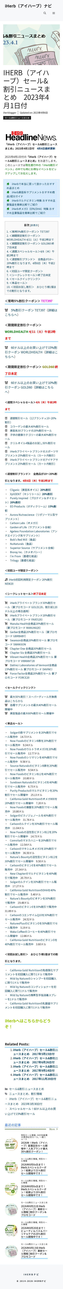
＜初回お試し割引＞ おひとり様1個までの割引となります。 (31, 289)
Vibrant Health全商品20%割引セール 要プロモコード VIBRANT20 (31, 659)
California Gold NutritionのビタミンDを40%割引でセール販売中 (31, 942)
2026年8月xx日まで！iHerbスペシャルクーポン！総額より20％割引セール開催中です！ (33, 1191)
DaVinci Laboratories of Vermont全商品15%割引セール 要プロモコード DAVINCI (31, 667)
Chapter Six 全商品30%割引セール (30, 653)
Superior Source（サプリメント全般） (33, 548)
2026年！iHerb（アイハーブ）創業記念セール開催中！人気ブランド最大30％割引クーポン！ (34, 1147)
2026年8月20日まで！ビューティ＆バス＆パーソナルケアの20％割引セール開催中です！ (34, 1232)
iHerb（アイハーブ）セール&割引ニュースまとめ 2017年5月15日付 (35, 1052)
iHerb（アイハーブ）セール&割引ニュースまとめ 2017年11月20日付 (35, 1077)
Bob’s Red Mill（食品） (24, 539)
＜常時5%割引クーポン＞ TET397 (29, 231)
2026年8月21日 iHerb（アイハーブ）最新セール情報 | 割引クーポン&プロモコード (34, 1210)
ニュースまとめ (18, 1094)
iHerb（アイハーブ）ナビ (28, 6)
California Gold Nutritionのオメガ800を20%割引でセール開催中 (31, 801)
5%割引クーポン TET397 (28, 310)
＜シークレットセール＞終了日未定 (29, 275)
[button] (44, 13)
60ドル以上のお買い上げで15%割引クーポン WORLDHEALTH (31, 349)
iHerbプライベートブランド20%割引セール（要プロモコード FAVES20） (30, 617)
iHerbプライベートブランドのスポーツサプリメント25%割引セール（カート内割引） (31, 453)
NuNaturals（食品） (22, 544)
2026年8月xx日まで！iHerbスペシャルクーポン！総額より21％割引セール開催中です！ (33, 1169)
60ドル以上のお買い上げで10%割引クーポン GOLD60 (31, 384)
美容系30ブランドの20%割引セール (31, 430)
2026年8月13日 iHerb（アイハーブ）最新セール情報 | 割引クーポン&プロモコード (34, 1252)
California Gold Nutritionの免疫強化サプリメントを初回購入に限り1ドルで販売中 (31, 972)
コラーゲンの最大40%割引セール (29, 426)
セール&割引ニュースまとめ (17, 117)
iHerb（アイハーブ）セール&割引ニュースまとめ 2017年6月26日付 (35, 1060)
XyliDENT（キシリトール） (31, 494)
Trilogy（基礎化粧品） (23, 560)
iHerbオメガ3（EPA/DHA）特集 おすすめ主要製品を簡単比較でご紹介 (30, 211)
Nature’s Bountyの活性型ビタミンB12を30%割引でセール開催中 (31, 859)
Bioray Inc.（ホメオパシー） (26, 552)
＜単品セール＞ (17, 283)
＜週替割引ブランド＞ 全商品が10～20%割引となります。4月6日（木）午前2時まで (31, 263)
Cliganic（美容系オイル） (30, 490)
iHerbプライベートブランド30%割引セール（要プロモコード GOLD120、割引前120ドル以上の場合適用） (31, 607)
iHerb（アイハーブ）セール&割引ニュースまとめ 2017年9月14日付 (35, 1068)
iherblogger (9, 112)
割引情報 (36, 1094)
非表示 (34, 225)
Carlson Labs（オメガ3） (24, 523)
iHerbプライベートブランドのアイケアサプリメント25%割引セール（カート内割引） (31, 462)
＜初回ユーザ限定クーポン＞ (25, 271)
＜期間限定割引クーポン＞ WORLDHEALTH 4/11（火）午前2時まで (30, 237)
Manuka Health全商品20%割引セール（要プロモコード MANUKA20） (29, 626)
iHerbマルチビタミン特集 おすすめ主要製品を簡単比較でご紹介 (31, 202)
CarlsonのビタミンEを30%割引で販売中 (33, 907)
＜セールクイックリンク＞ (23, 279)
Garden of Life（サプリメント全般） (31, 527)
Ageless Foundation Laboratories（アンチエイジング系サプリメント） (31, 533)
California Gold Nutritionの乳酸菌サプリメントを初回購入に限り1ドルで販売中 (31, 1005)
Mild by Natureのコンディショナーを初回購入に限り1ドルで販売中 (30, 989)
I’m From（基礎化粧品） (24, 556)
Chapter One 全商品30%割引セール (31, 648)
